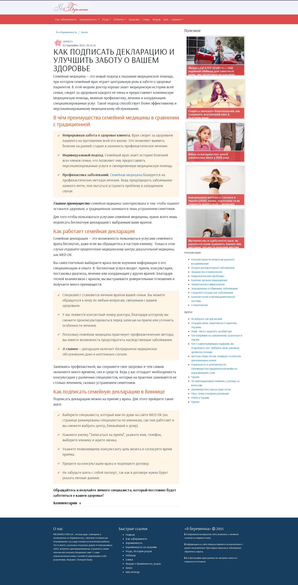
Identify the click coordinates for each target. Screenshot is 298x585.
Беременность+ (88, 19)
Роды (105, 19)
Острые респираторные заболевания (212, 267)
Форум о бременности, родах (143, 563)
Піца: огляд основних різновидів (210, 393)
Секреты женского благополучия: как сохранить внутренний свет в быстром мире (214, 114)
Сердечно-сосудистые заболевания (212, 292)
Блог (165, 19)
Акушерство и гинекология (206, 271)
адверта (67, 41)
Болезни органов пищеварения (209, 280)
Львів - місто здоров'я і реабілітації (211, 331)
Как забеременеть (66, 19)
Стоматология (199, 305)
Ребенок (119, 19)
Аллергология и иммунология (208, 284)
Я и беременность (66, 32)
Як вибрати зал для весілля (206, 318)
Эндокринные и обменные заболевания (214, 288)
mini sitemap (133, 572)
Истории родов (143, 551)
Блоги (84, 32)
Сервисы (176, 19)
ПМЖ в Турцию (200, 397)
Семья (146, 19)
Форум (156, 19)
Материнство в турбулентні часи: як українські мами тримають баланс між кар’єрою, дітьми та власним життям (214, 244)
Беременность (134, 543)
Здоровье (134, 19)
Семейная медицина (126, 174)
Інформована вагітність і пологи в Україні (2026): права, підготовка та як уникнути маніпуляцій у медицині (214, 201)
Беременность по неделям (141, 547)
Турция (195, 377)
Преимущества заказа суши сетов (211, 389)
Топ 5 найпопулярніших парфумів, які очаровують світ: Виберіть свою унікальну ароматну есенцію (215, 348)
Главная (130, 534)
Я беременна (197, 528)
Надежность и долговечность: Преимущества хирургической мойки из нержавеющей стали (214, 368)
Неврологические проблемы (207, 276)
